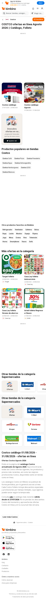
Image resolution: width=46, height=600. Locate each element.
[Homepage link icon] (14, 522)
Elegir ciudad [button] (38, 13)
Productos (5, 571)
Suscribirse (39, 19)
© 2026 (23, 591)
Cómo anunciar (7, 580)
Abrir (41, 3)
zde (11, 497)
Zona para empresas (9, 583)
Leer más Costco (10, 517)
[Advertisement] (23, 57)
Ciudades (5, 568)
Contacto (5, 565)
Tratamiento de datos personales (23, 597)
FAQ (3, 562)
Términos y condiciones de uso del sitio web (23, 594)
